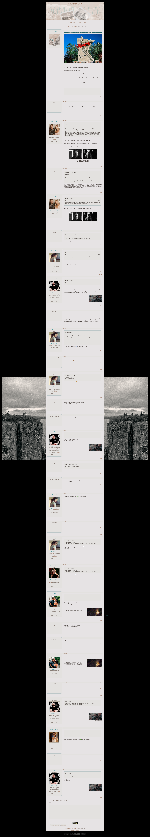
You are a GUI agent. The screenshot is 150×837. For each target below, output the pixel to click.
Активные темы (75, 24)
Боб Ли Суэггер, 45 (54, 292)
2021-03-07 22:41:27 (65, 371)
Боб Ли (73, 17)
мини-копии (52, 265)
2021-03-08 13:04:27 (65, 564)
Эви (49, 6)
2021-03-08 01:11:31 (65, 493)
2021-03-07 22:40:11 (65, 356)
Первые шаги (75, 26)
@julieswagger (55, 268)
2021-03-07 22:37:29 (65, 328)
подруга (52, 10)
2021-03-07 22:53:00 (65, 399)
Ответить (100, 28)
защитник (50, 582)
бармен (58, 10)
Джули (76, 17)
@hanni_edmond (54, 745)
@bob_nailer (58, 452)
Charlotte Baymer (54, 566)
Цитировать (100, 166)
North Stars (93, 142)
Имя (50, 802)
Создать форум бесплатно (76, 830)
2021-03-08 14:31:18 (65, 653)
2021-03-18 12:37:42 (65, 682)
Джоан (97, 10)
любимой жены (51, 298)
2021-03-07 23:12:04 (65, 430)
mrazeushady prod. (75, 831)
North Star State (67, 26)
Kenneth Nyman (54, 121)
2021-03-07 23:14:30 (65, 460)
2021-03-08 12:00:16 (65, 536)
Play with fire (99, 6)
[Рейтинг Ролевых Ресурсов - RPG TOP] (75, 823)
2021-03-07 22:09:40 (65, 310)
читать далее (51, 19)
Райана (56, 14)
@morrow (58, 612)
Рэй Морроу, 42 (54, 669)
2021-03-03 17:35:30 (65, 168)
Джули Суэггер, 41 (54, 263)
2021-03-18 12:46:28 (65, 697)
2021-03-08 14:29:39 (65, 622)
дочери (55, 298)
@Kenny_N (54, 139)
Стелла (94, 10)
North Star (54, 31)
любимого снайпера (56, 344)
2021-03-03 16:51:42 (65, 101)
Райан (52, 6)
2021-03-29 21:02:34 (65, 769)
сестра (55, 10)
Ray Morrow (54, 593)
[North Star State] (83, 834)
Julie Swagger (54, 250)
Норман (91, 10)
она (56, 138)
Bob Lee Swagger (54, 278)
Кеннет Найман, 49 (54, 136)
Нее (54, 610)
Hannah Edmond (54, 729)
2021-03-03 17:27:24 (65, 120)
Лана (100, 10)
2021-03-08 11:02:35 (65, 521)
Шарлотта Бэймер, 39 (54, 579)
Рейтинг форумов (72, 830)
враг (49, 10)
